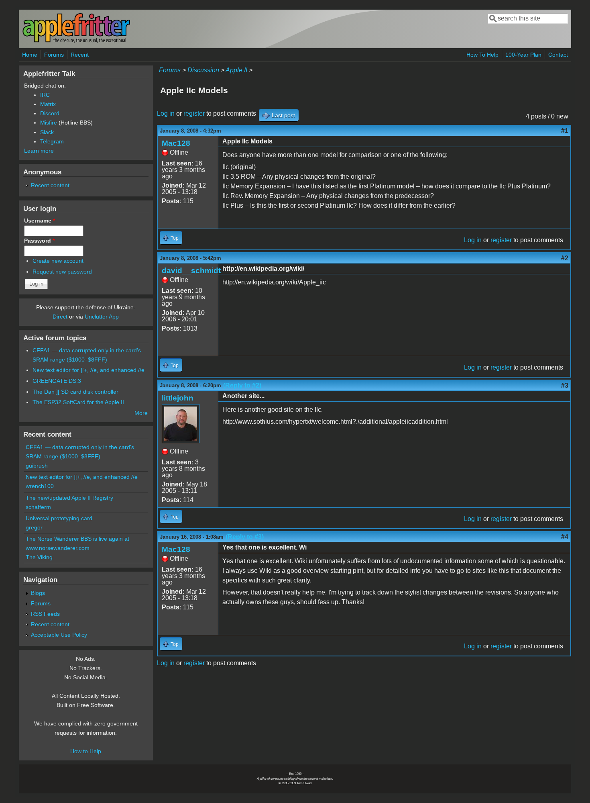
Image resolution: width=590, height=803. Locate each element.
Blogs (38, 593)
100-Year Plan (523, 54)
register (194, 113)
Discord (49, 113)
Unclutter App (102, 316)
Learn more (39, 150)
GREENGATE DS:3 (57, 381)
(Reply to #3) (245, 536)
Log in (166, 113)
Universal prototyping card (59, 518)
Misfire (48, 122)
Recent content (50, 185)
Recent (80, 54)
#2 (564, 258)
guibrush (37, 465)
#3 (564, 385)
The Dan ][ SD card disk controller (75, 391)
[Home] (76, 41)
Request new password (62, 271)
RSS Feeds (45, 614)
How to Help (85, 751)
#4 (564, 536)
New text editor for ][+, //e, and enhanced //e (88, 370)
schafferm (38, 507)
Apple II (236, 70)
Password (39, 240)
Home (29, 54)
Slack (47, 132)
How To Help (482, 54)
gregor (34, 527)
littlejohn (177, 398)
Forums (54, 54)
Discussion (203, 70)
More (141, 413)
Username (39, 220)
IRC (45, 95)
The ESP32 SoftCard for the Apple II (78, 402)
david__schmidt (191, 270)
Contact (558, 54)
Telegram (52, 141)
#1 (564, 130)
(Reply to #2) (242, 385)
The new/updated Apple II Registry (69, 497)
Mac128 (176, 143)
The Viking (39, 557)
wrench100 (40, 486)
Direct (60, 316)
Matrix (48, 104)
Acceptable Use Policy (59, 634)
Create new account (58, 260)
